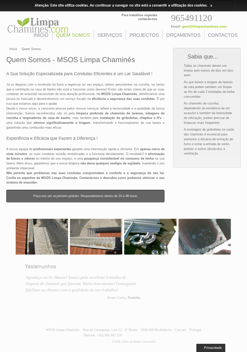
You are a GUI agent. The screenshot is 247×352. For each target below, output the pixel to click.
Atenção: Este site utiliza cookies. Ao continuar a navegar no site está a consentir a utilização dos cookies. (121, 5)
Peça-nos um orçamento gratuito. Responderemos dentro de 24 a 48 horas (85, 196)
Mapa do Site (101, 341)
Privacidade (212, 348)
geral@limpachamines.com (204, 26)
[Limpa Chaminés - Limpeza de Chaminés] (42, 237)
